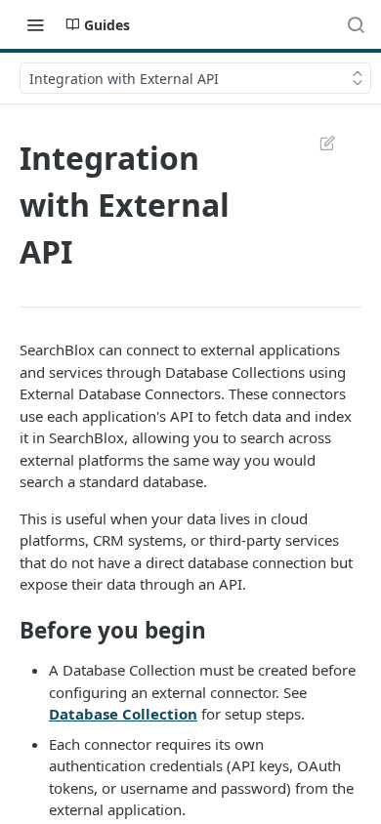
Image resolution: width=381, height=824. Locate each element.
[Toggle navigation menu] (35, 24)
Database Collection (123, 713)
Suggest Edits (317, 142)
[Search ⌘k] (355, 24)
